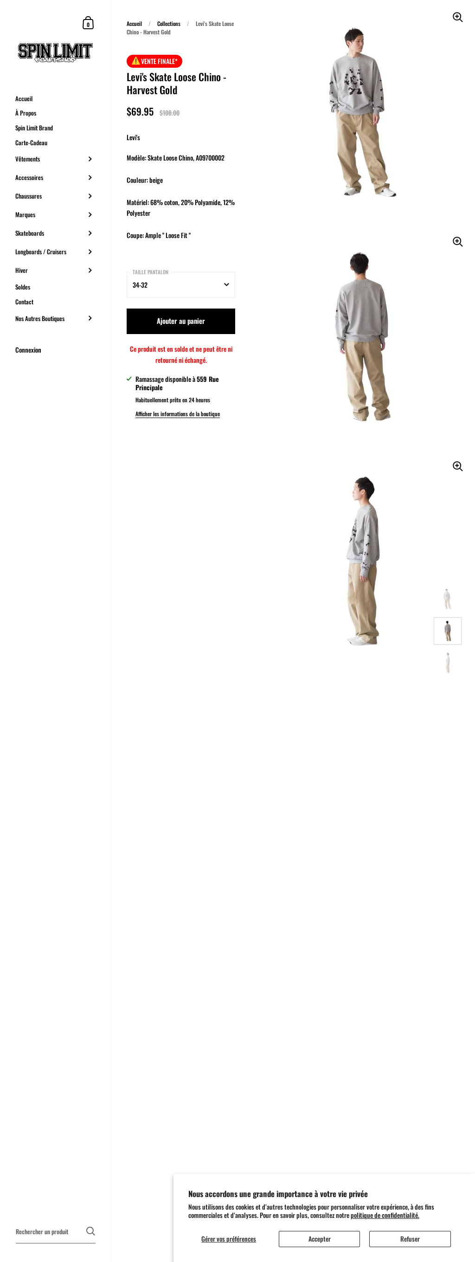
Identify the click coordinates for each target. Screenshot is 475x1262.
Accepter (319, 1238)
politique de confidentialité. (385, 1215)
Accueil (134, 23)
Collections (168, 23)
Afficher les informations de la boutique (177, 414)
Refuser (410, 1238)
